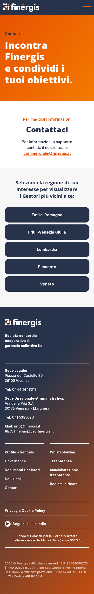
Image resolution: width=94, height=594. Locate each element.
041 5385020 (23, 417)
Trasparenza (61, 461)
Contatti (12, 488)
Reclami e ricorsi (64, 484)
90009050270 (77, 563)
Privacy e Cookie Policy (25, 510)
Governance (15, 461)
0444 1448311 (24, 389)
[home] (27, 7)
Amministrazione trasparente (64, 472)
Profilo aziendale (19, 452)
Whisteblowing (62, 452)
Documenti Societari (22, 470)
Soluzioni (13, 479)
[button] (86, 7)
